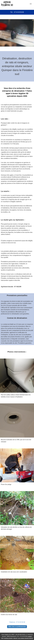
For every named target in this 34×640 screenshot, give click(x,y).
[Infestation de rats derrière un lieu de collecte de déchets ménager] (17, 508)
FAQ (2, 638)
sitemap (15, 638)
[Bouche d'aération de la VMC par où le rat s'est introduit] (17, 420)
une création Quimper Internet (25, 638)
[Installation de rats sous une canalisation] (17, 552)
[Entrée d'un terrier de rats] (17, 595)
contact (30, 636)
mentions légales (8, 638)
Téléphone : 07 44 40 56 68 (17, 622)
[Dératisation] (17, 465)
